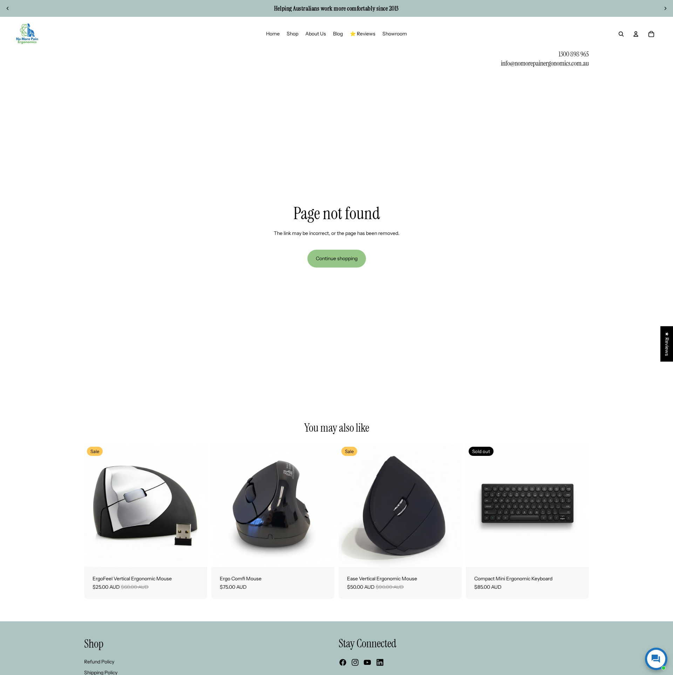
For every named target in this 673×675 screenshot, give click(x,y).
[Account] (636, 34)
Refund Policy (99, 662)
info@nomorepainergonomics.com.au (545, 63)
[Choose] (196, 556)
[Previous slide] (7, 8)
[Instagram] (355, 662)
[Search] (621, 34)
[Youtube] (367, 662)
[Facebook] (343, 662)
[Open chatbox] (656, 659)
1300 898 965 (574, 54)
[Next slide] (665, 8)
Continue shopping (337, 258)
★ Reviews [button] (667, 344)
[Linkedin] (380, 662)
